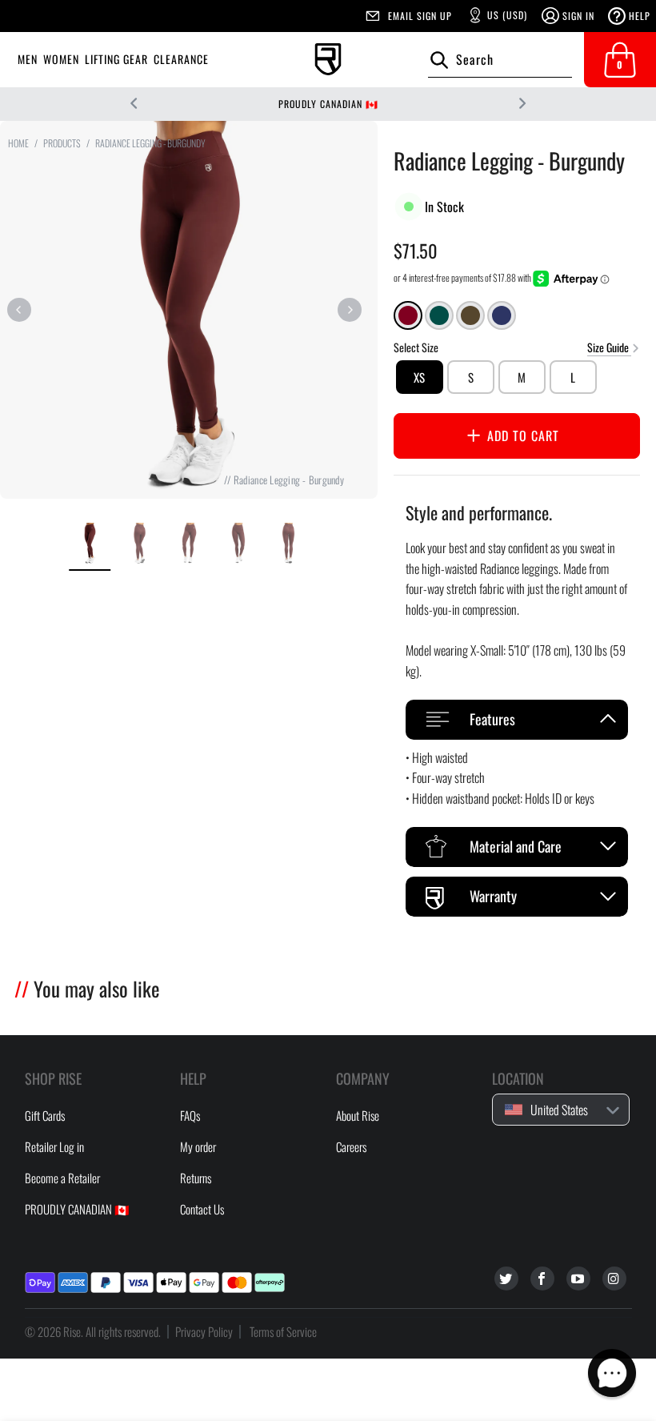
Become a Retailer (62, 1177)
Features (492, 718)
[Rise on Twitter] (506, 1278)
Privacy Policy (204, 1331)
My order (198, 1146)
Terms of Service (283, 1331)
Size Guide (609, 346)
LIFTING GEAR (116, 58)
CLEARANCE (181, 58)
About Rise (357, 1115)
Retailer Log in (54, 1146)
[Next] (350, 310)
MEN (28, 58)
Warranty (493, 895)
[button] (612, 1373)
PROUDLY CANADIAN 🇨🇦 (328, 103)
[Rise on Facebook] (542, 1278)
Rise (72, 1331)
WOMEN (61, 58)
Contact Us (202, 1209)
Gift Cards (45, 1115)
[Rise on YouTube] (578, 1278)
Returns (195, 1177)
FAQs (190, 1115)
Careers (351, 1146)
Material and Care (516, 846)
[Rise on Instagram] (614, 1278)
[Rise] (328, 59)
